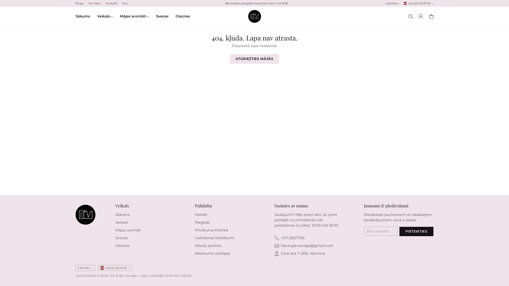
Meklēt (201, 215)
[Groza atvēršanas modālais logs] (431, 16)
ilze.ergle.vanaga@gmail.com (307, 245)
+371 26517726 (292, 238)
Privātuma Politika (211, 230)
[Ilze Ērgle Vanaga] (254, 16)
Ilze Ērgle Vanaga (123, 275)
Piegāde (202, 222)
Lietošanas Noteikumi (214, 238)
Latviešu (391, 3)
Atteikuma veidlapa (212, 253)
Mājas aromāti (128, 230)
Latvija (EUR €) (419, 3)
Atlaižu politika (208, 245)
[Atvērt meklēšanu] (410, 16)
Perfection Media (178, 275)
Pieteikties (416, 231)
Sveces (121, 238)
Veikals (121, 222)
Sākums (122, 215)
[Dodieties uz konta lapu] (421, 16)
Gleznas (122, 245)
